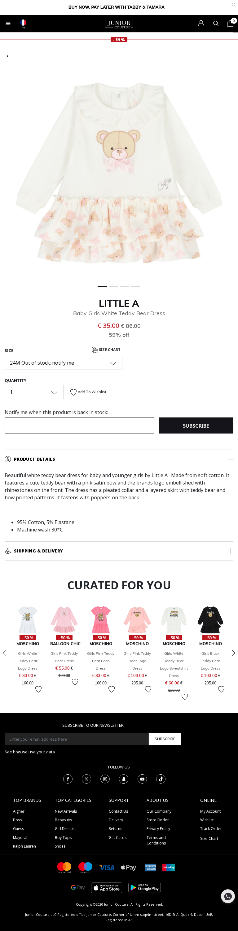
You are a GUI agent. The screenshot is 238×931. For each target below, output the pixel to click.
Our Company (159, 811)
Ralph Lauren (24, 846)
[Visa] (107, 867)
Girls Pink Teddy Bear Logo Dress (100, 661)
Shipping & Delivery (38, 551)
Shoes (60, 846)
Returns (115, 828)
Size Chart (109, 349)
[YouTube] (142, 778)
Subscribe (165, 739)
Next (233, 653)
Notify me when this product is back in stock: (56, 412)
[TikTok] (160, 778)
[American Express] (150, 867)
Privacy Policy (158, 828)
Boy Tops (63, 837)
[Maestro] (85, 867)
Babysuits (63, 820)
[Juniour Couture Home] (119, 23)
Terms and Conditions (156, 840)
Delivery (116, 820)
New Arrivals (66, 811)
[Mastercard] (64, 867)
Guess (18, 828)
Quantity (15, 380)
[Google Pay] (78, 887)
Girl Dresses (65, 828)
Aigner (18, 811)
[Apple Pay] (128, 867)
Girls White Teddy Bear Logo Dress (27, 661)
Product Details (34, 459)
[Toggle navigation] (8, 23)
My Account (210, 811)
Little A (119, 303)
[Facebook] (68, 778)
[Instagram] (105, 778)
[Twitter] (86, 778)
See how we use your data (30, 752)
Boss (17, 820)
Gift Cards (117, 837)
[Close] (233, 4)
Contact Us (118, 811)
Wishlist (207, 820)
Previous (4, 653)
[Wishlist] (38, 689)
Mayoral (20, 837)
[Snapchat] (123, 778)
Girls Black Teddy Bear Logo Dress (210, 661)
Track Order (211, 828)
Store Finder (158, 820)
